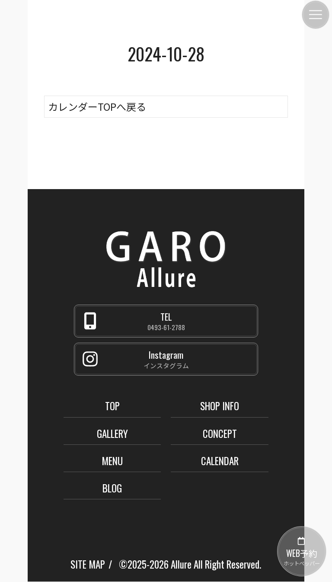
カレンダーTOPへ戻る (97, 106)
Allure (181, 564)
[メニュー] (315, 14)
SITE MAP (87, 564)
